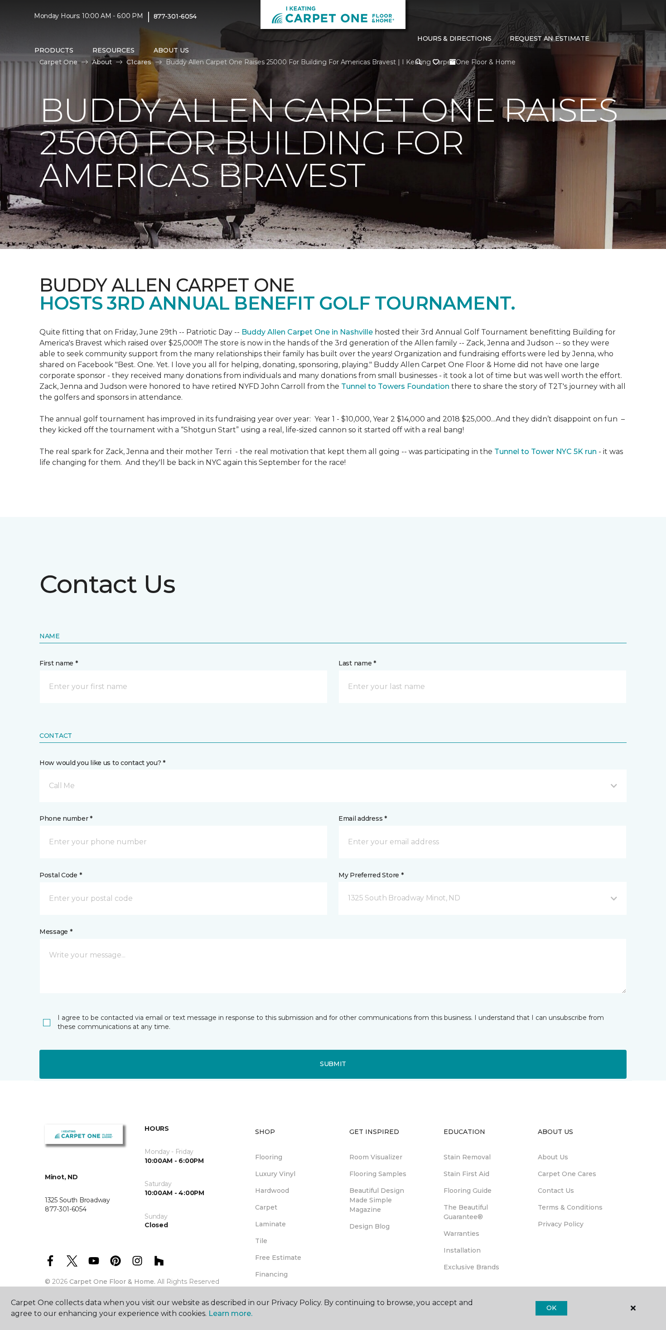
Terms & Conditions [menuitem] (570, 1207)
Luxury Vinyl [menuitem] (275, 1174)
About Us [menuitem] (553, 1157)
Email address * (362, 818)
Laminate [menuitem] (270, 1224)
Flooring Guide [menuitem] (468, 1190)
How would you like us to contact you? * (102, 763)
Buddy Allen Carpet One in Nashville (306, 332)
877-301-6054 (175, 16)
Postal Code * (60, 875)
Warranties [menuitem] (461, 1234)
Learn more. (230, 1313)
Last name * (357, 663)
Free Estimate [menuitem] (278, 1257)
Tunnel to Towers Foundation (395, 386)
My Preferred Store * (370, 875)
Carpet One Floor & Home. (112, 1281)
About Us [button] (171, 50)
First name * (58, 663)
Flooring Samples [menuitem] (377, 1174)
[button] (418, 62)
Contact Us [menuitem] (556, 1190)
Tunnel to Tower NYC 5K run (545, 451)
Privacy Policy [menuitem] (561, 1224)
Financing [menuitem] (271, 1274)
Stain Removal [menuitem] (467, 1157)
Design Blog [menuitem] (369, 1226)
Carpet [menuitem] (266, 1207)
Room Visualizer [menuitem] (375, 1157)
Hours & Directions (454, 38)
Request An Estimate (549, 38)
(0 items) (452, 62)
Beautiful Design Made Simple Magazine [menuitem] (376, 1200)
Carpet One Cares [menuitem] (567, 1174)
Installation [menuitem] (462, 1250)
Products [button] (53, 50)
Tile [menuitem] (261, 1241)
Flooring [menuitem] (268, 1157)
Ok (551, 1308)
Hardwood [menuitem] (272, 1190)
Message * (55, 931)
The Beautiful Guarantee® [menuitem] (466, 1212)
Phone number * (65, 818)
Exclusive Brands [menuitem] (471, 1267)
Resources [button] (113, 50)
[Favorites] (435, 62)
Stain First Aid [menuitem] (466, 1174)
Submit (333, 1064)
